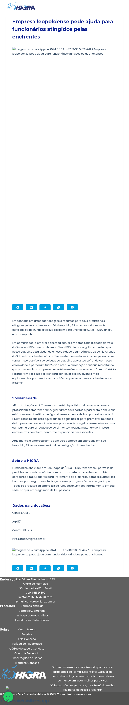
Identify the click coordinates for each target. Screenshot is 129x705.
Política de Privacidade (27, 644)
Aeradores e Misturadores (32, 620)
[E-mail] (72, 307)
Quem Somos (27, 629)
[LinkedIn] (31, 307)
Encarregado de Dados (27, 658)
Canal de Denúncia (26, 653)
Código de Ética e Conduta (26, 649)
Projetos (27, 634)
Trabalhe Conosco (27, 663)
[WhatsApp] (58, 307)
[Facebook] (17, 307)
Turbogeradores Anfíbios (32, 615)
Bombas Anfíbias (32, 606)
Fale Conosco (27, 639)
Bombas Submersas (32, 611)
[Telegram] (45, 307)
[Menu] (121, 5)
